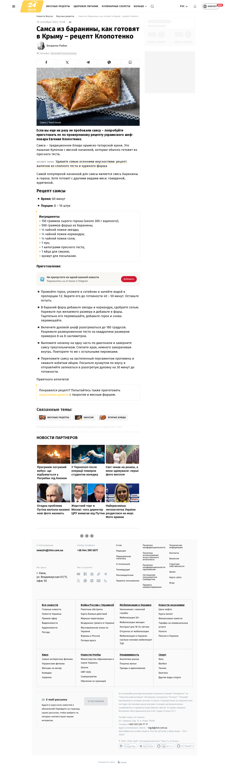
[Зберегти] (130, 62)
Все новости (50, 605)
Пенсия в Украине (169, 635)
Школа (84, 667)
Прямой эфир (49, 618)
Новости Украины (52, 613)
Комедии (47, 672)
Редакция (121, 551)
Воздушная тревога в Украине (97, 623)
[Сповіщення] (195, 6)
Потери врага (88, 640)
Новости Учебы (91, 654)
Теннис (162, 668)
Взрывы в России (90, 635)
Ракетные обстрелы (92, 609)
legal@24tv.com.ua (157, 728)
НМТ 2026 (86, 672)
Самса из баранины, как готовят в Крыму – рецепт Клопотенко (109, 16)
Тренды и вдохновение (132, 668)
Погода (46, 632)
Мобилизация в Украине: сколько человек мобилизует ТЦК (136, 639)
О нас (119, 545)
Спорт (162, 654)
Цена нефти (165, 609)
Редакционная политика (123, 557)
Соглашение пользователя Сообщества (150, 577)
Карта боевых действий (94, 613)
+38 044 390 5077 (87, 550)
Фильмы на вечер (52, 668)
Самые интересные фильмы (57, 659)
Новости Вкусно (45, 16)
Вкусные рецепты (58, 6)
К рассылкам (96, 701)
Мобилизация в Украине (136, 605)
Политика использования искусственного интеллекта (151, 556)
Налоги (163, 631)
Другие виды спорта (170, 677)
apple (146, 746)
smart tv (165, 746)
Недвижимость (129, 654)
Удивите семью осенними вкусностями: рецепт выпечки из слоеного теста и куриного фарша (82, 164)
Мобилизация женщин (132, 622)
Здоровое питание (86, 6)
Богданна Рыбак (57, 46)
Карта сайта (175, 577)
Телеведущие (123, 570)
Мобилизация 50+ (129, 617)
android (128, 746)
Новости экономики (171, 605)
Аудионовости (50, 627)
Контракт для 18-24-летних (134, 626)
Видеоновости (50, 623)
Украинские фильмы (53, 663)
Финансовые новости (170, 618)
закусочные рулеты (54, 395)
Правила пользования (127, 581)
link (78, 574)
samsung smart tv (185, 746)
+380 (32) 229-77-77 (138, 724)
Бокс (161, 659)
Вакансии (174, 559)
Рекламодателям (124, 575)
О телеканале (123, 564)
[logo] (31, 6)
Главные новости (51, 609)
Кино (45, 654)
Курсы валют (166, 613)
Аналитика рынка (129, 659)
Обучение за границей (93, 681)
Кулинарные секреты (116, 6)
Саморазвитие (89, 676)
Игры (172, 583)
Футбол (163, 663)
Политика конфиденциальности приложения (154, 567)
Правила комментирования (152, 586)
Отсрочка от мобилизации (134, 631)
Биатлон (163, 672)
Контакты (174, 553)
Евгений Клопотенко (63, 53)
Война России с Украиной (97, 605)
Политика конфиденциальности (154, 546)
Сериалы (47, 677)
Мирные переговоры (92, 618)
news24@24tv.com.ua (50, 550)
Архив (172, 572)
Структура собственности (177, 565)
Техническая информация (176, 546)
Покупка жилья (128, 663)
